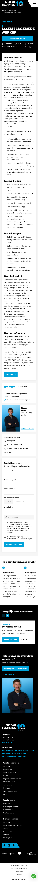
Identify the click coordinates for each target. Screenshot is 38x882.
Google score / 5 (23, 387)
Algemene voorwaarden (19, 865)
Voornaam (8, 471)
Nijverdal (16, 753)
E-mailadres (8, 507)
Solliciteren (11, 375)
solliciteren (25, 639)
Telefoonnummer (11, 498)
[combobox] (8, 501)
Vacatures (12, 10)
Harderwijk (6, 753)
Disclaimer (19, 872)
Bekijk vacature (10, 639)
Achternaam (8, 489)
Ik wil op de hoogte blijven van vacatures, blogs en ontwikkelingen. (19, 538)
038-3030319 (7, 742)
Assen (23, 753)
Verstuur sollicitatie (14, 544)
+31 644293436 (27, 429)
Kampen (18, 750)
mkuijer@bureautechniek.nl (15, 669)
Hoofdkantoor (7, 750)
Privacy (19, 875)
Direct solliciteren (17, 38)
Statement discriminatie (19, 868)
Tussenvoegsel (10, 480)
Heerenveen (28, 750)
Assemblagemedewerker (12, 13)
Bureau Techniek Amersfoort (14, 756)
